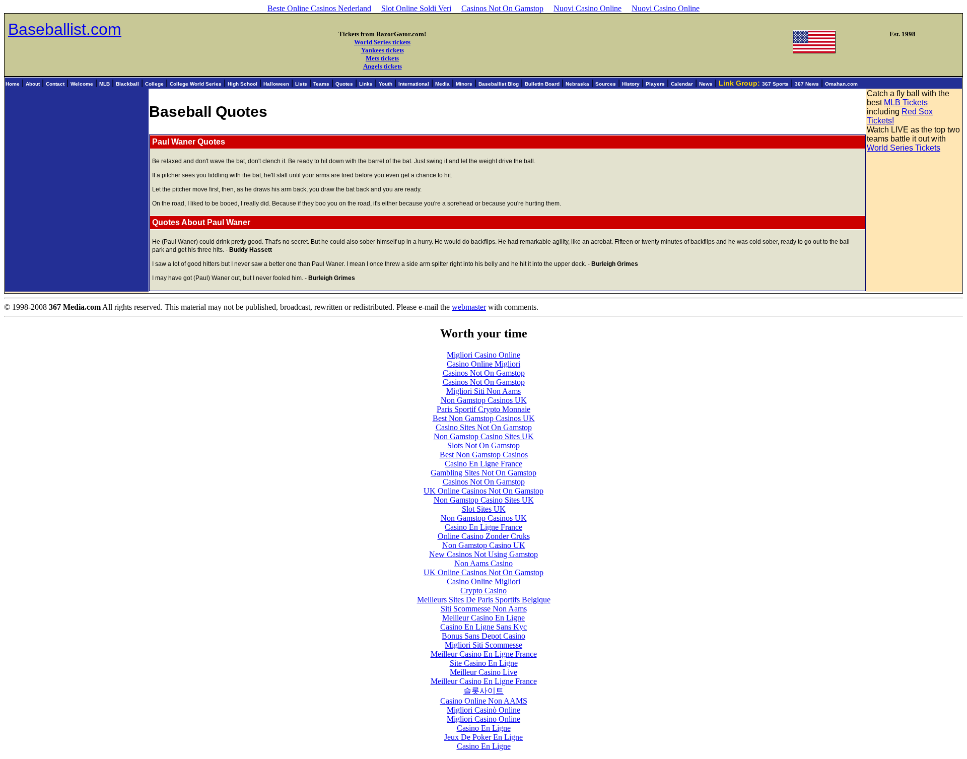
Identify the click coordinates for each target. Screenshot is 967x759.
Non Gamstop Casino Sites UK (484, 436)
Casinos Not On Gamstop (502, 8)
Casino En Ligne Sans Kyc (483, 627)
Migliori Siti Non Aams (483, 391)
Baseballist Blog (498, 84)
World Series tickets (382, 42)
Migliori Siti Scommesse (483, 645)
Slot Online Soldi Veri (416, 8)
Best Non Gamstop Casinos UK (484, 418)
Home (13, 84)
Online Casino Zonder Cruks (484, 536)
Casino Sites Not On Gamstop (484, 427)
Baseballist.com (64, 29)
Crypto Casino (483, 590)
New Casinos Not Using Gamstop (483, 554)
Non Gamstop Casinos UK (484, 400)
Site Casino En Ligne (484, 663)
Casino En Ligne (484, 728)
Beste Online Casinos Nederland (319, 8)
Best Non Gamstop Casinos (484, 454)
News (706, 84)
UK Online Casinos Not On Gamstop (483, 491)
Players (655, 84)
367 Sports (775, 84)
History (631, 84)
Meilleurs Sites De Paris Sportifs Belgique (483, 599)
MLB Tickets (906, 102)
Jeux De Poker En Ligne (483, 737)
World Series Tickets (903, 148)
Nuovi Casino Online (587, 8)
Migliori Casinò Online (483, 710)
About (33, 84)
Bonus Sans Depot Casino (483, 636)
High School (242, 84)
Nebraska (577, 84)
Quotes (344, 84)
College (154, 84)
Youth (385, 84)
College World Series (196, 84)
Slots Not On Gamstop (483, 445)
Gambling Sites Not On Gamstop (483, 472)
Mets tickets (382, 58)
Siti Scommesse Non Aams (484, 608)
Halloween (276, 84)
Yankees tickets (382, 50)
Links (366, 84)
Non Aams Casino (483, 563)
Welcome (82, 84)
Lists (301, 84)
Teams (321, 84)
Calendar (682, 84)
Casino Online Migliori (483, 364)
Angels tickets (382, 66)
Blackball (127, 84)
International (413, 84)
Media (442, 84)
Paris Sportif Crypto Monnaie (483, 409)
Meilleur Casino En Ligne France (484, 654)
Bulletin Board (542, 84)
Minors (464, 84)
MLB (104, 84)
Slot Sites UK (484, 509)
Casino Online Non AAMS (483, 701)
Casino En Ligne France (483, 463)
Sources (605, 84)
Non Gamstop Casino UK (483, 545)
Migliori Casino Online (483, 355)
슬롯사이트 (483, 690)
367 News (807, 84)
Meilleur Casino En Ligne (483, 617)
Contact (55, 84)
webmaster (469, 307)
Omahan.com (841, 84)
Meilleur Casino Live (483, 672)
